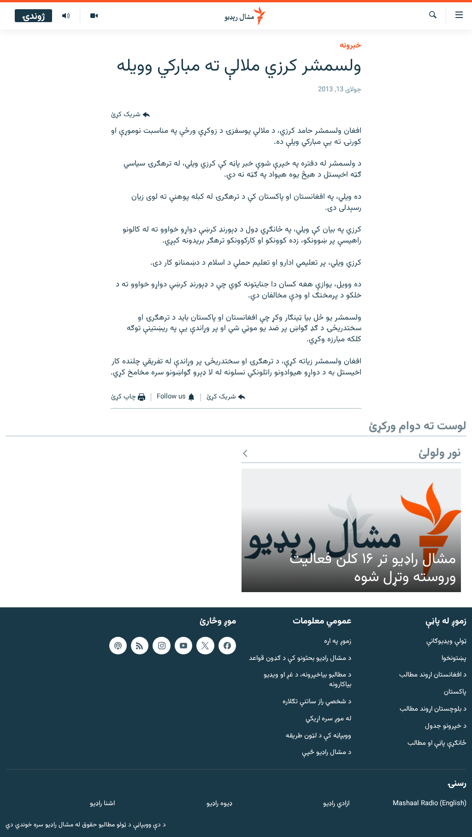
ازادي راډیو (336, 804)
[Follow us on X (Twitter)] (205, 645)
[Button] (130, 114)
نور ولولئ (440, 453)
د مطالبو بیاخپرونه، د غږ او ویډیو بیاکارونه (307, 680)
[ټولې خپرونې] (66, 16)
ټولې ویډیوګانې (446, 642)
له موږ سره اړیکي (328, 719)
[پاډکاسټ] (118, 645)
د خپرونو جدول (445, 726)
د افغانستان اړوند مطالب (432, 675)
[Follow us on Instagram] (161, 645)
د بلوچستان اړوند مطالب (433, 709)
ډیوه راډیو (219, 804)
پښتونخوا (454, 659)
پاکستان (455, 692)
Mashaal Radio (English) (429, 804)
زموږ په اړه (337, 642)
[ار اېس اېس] (139, 645)
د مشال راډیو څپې (326, 753)
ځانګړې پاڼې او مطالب (436, 743)
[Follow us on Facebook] (227, 645)
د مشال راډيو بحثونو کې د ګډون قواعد (300, 659)
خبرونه (350, 46)
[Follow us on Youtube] (183, 645)
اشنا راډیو (102, 804)
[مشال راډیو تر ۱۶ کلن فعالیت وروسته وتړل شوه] (351, 530)
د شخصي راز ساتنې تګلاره (317, 702)
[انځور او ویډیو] (94, 16)
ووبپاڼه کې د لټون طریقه (318, 736)
